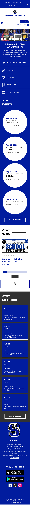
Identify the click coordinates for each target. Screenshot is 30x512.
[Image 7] (18, 39)
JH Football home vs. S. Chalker (15, 148)
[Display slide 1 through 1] (5, 272)
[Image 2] (5, 39)
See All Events (15, 220)
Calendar (8, 2)
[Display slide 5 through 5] (21, 272)
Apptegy (18, 502)
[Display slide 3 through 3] (13, 272)
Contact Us (17, 2)
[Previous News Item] (13, 276)
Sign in (24, 22)
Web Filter (12, 5)
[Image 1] (2, 39)
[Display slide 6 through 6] (25, 272)
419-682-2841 (19, 455)
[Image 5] (13, 39)
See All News (15, 284)
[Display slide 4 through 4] (17, 272)
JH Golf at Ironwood (15, 202)
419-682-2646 (14, 458)
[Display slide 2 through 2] (9, 272)
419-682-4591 (15, 451)
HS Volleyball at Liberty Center (12, 121)
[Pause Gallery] (26, 39)
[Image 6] (16, 39)
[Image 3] (8, 39)
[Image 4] (10, 39)
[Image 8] (21, 39)
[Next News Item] (16, 276)
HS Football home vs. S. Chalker (15, 175)
